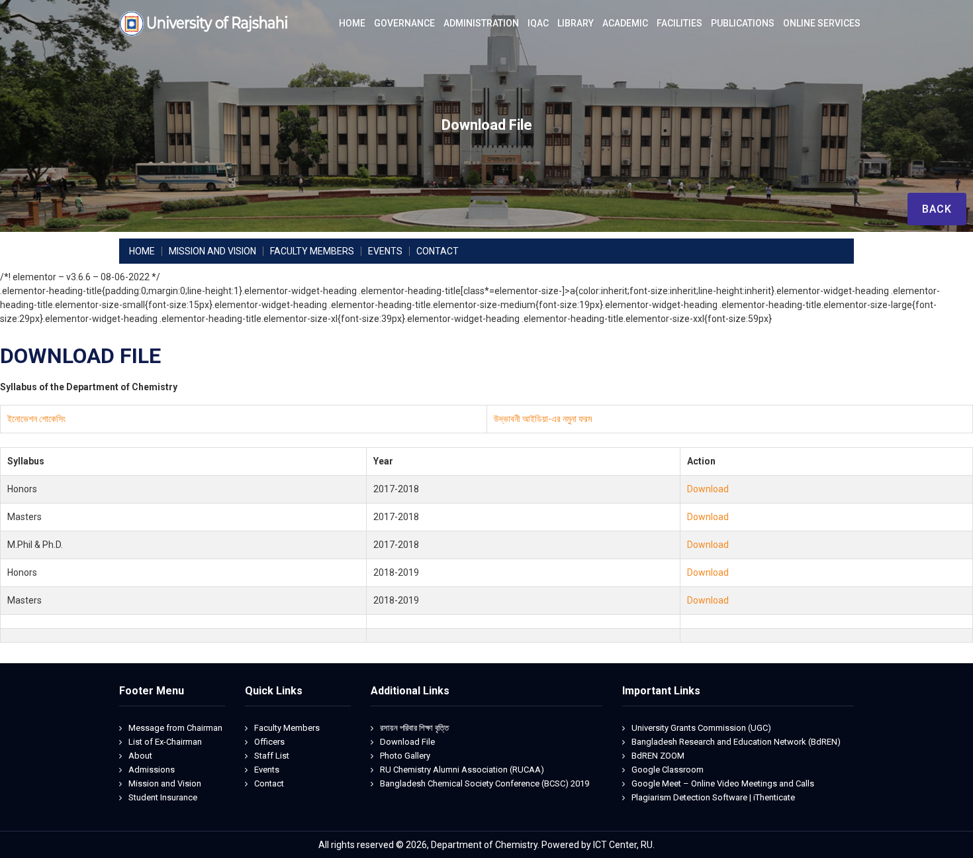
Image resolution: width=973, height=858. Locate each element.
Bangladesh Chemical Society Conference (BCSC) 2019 (484, 783)
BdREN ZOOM (657, 756)
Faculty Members (287, 728)
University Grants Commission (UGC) (701, 728)
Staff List (271, 756)
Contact (269, 783)
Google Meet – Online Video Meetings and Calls (722, 783)
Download (708, 489)
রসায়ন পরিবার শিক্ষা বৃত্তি (414, 728)
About (140, 756)
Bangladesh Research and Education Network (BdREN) (736, 742)
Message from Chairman (175, 728)
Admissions (151, 770)
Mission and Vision (164, 783)
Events (266, 770)
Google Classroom (667, 770)
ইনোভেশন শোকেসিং (36, 418)
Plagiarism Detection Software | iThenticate (713, 797)
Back (937, 209)
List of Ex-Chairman (165, 742)
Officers (269, 742)
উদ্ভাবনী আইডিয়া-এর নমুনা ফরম (543, 418)
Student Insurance (162, 797)
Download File (407, 742)
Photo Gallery (405, 756)
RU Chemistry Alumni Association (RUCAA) (462, 770)
